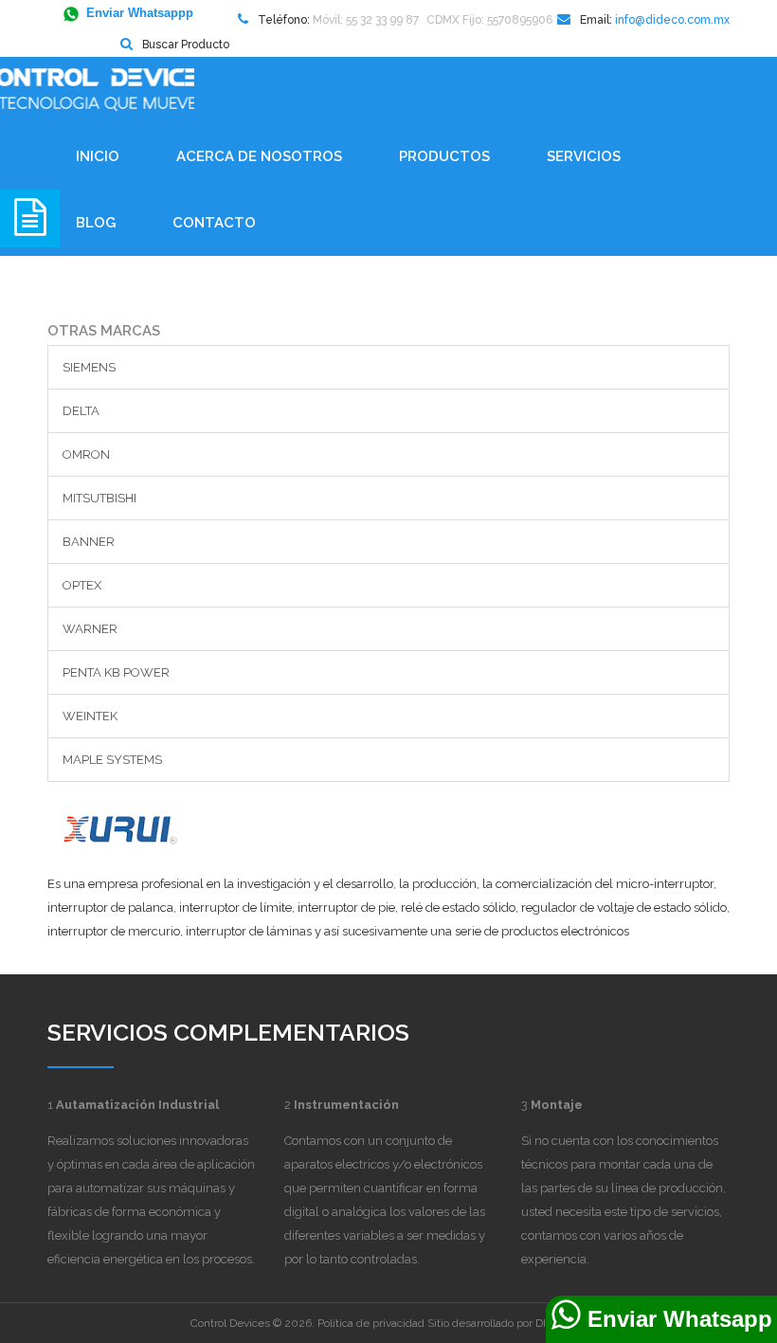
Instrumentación (346, 1105)
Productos (444, 156)
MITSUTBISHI (99, 498)
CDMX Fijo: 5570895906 (489, 20)
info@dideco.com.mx (672, 20)
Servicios (584, 156)
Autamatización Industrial (137, 1105)
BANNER (89, 542)
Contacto (214, 222)
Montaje (557, 1105)
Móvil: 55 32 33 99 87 (366, 20)
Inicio (97, 156)
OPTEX (82, 585)
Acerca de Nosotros (259, 156)
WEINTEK (90, 716)
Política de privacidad (371, 1323)
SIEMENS (89, 367)
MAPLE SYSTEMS (112, 760)
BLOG (96, 222)
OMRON (86, 454)
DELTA (81, 411)
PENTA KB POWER (116, 672)
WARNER (90, 629)
